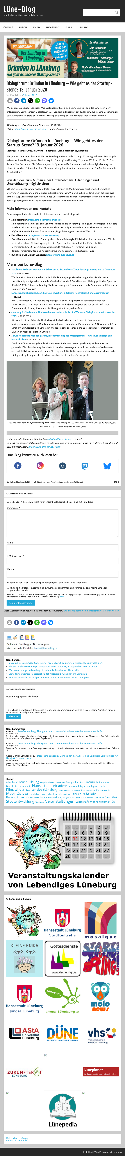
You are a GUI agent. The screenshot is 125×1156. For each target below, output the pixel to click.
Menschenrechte (103, 790)
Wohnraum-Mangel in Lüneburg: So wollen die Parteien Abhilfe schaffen (44, 670)
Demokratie (60, 782)
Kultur (69, 27)
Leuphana (75, 790)
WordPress (99, 1151)
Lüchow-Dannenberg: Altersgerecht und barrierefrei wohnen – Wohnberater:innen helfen (59, 731)
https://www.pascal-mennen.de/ (30, 128)
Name (10, 542)
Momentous (116, 1151)
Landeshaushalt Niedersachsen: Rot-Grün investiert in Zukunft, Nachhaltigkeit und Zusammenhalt (60, 292)
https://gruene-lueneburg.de (60, 254)
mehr (61, 596)
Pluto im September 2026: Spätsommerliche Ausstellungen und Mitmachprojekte (49, 677)
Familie (79, 782)
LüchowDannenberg (88, 790)
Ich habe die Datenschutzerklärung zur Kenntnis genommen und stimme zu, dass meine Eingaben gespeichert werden (58, 588)
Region (23, 27)
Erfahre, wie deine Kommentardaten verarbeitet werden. (91, 610)
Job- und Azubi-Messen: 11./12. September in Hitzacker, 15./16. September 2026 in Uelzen (53, 666)
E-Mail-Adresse (15, 556)
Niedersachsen (43, 481)
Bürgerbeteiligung (47, 782)
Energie (70, 782)
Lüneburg (8, 27)
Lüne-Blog (19, 9)
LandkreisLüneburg (44, 789)
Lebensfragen (64, 790)
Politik (36, 27)
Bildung (34, 781)
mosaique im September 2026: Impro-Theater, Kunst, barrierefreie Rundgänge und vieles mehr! (56, 662)
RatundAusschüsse (19, 797)
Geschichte (11, 786)
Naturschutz (52, 794)
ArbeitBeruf (12, 782)
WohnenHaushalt (100, 801)
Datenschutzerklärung (17, 1137)
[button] (10, 100)
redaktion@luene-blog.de (59, 438)
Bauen (23, 782)
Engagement (52, 27)
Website (10, 569)
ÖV (114, 801)
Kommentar (13, 508)
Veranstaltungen (66, 481)
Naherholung (34, 794)
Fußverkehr (105, 782)
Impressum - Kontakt (16, 1140)
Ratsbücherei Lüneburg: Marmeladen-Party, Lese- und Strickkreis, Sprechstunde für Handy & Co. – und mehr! (62, 757)
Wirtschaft (78, 481)
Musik (25, 794)
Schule (79, 797)
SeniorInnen (88, 798)
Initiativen (59, 785)
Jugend (94, 786)
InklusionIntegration (79, 786)
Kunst (28, 790)
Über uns (83, 27)
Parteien (54, 481)
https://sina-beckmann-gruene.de (45, 219)
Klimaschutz (15, 789)
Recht (36, 798)
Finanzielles (92, 782)
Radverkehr (89, 793)
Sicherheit (99, 797)
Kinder (102, 786)
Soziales (111, 797)
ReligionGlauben (69, 798)
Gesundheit (24, 786)
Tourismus (40, 802)
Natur (43, 794)
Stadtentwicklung (20, 801)
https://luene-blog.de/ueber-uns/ (44, 446)
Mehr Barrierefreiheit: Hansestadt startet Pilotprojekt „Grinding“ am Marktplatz (48, 673)
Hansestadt (41, 785)
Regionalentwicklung (51, 797)
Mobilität (13, 793)
